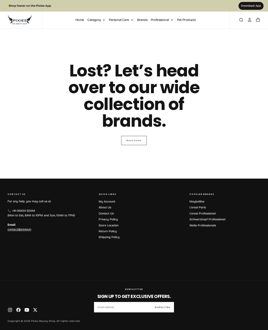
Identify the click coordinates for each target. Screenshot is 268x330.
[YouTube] (26, 309)
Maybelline (196, 201)
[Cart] (257, 20)
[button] (241, 20)
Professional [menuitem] (160, 20)
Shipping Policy (109, 237)
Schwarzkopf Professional (207, 219)
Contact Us (106, 213)
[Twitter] (35, 309)
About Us (105, 207)
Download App (251, 6)
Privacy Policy (108, 219)
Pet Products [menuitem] (186, 20)
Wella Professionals (202, 225)
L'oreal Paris (197, 207)
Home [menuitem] (79, 20)
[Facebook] (18, 309)
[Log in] (249, 20)
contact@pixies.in (19, 229)
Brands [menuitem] (142, 20)
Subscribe (162, 307)
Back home (134, 140)
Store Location (109, 225)
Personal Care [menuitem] (119, 20)
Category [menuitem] (94, 20)
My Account (107, 201)
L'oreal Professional (202, 213)
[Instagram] (10, 309)
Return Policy (108, 231)
